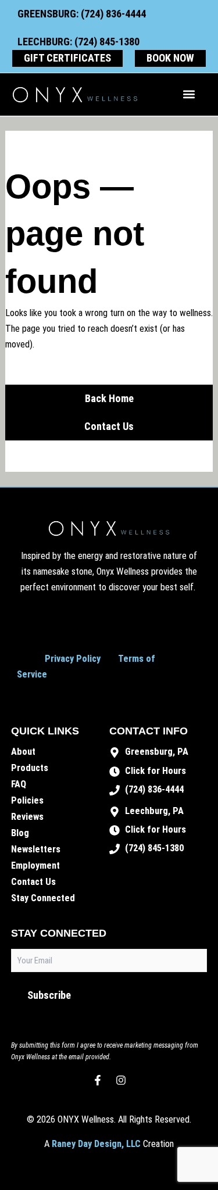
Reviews (27, 816)
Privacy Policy (73, 658)
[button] (189, 94)
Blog (20, 832)
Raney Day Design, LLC (96, 1143)
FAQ (18, 784)
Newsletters (35, 849)
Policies (27, 800)
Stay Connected (43, 898)
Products (29, 767)
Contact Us (33, 881)
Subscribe (49, 995)
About (23, 751)
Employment (35, 865)
